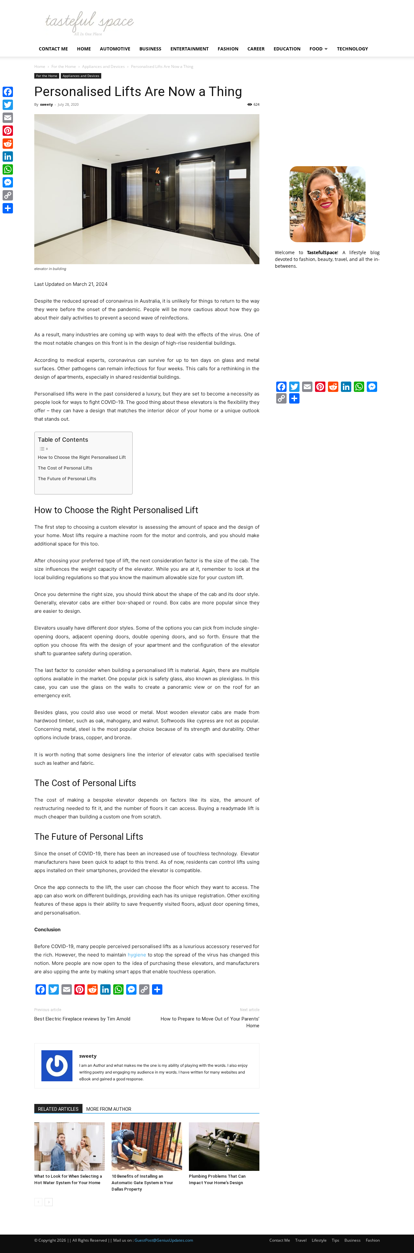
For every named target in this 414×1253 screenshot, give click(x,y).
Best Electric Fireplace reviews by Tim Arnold (82, 1019)
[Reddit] (7, 143)
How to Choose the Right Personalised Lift (82, 457)
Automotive (115, 49)
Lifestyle (319, 1240)
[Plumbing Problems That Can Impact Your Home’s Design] (224, 1146)
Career (256, 49)
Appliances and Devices (103, 66)
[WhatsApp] (7, 169)
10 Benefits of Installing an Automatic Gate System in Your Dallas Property (142, 1183)
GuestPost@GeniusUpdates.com (164, 1240)
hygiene (137, 955)
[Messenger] (7, 182)
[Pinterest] (7, 130)
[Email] (7, 117)
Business (150, 49)
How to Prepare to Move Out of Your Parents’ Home (210, 1022)
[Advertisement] (327, 113)
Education (287, 49)
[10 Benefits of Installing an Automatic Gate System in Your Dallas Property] (147, 1146)
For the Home (63, 66)
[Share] (7, 208)
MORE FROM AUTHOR (108, 1109)
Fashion (228, 49)
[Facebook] (7, 91)
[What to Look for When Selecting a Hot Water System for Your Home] (69, 1146)
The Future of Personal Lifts (67, 478)
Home (84, 49)
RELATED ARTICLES (58, 1109)
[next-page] (49, 1202)
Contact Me (53, 49)
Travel (301, 1240)
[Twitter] (7, 104)
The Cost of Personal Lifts (65, 467)
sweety (46, 104)
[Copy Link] (7, 195)
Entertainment (189, 49)
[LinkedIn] (7, 156)
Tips (335, 1240)
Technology (352, 49)
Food (316, 49)
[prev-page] (38, 1202)
